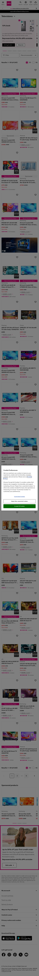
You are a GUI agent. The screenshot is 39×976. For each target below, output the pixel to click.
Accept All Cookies (19, 506)
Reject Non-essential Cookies (19, 501)
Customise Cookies (19, 496)
